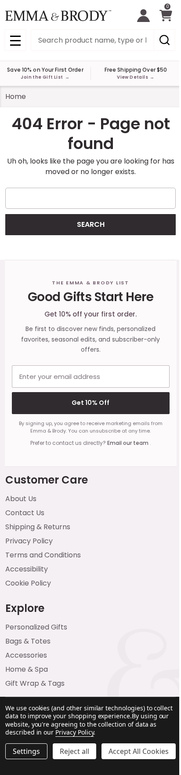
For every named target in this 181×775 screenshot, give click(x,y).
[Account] (143, 15)
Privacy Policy (29, 541)
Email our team (128, 443)
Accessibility (26, 569)
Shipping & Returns (37, 527)
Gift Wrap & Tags (35, 683)
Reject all (74, 751)
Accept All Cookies (139, 751)
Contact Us (24, 513)
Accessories (26, 655)
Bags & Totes (28, 641)
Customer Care (46, 480)
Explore (24, 608)
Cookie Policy (28, 583)
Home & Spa (26, 669)
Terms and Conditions (43, 555)
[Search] (164, 40)
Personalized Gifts (36, 627)
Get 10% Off (90, 402)
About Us (20, 499)
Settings (26, 751)
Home (15, 96)
